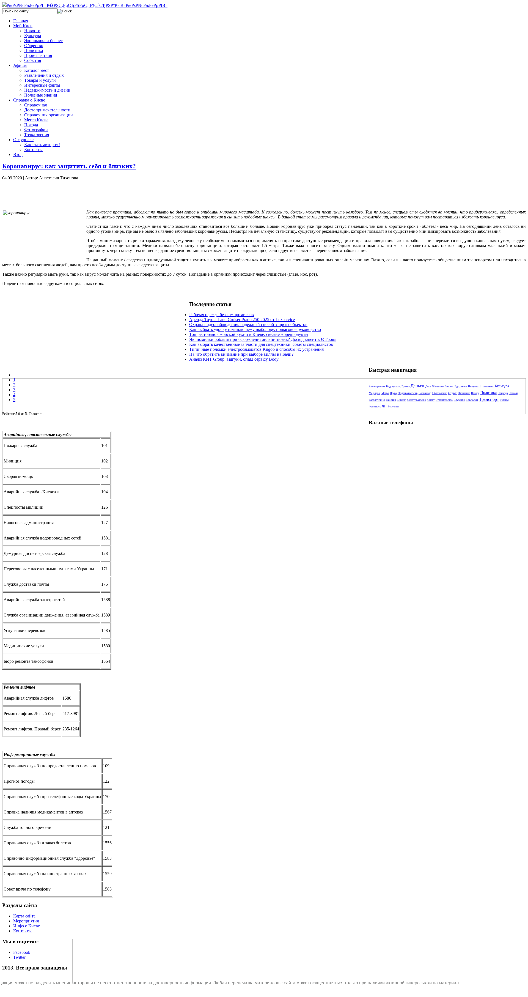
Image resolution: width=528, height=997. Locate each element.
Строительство (444, 399)
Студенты (459, 399)
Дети (428, 386)
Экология (393, 406)
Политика (488, 393)
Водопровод (393, 386)
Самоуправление (416, 399)
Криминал (487, 386)
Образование (439, 393)
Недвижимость (407, 393)
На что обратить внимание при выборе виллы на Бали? (241, 354)
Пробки (513, 393)
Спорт (431, 399)
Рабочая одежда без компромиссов (221, 314)
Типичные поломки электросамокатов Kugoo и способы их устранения (256, 349)
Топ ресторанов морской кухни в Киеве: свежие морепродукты (248, 334)
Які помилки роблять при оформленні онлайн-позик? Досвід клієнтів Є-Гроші (262, 339)
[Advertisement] (95, 192)
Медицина (374, 393)
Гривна (405, 386)
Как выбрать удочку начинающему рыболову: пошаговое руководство (255, 329)
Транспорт (489, 399)
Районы (391, 399)
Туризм (504, 399)
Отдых (452, 393)
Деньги (417, 386)
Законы (449, 386)
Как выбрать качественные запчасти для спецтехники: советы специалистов (261, 344)
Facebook (21, 952)
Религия (401, 399)
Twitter (19, 957)
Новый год (425, 393)
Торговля (472, 399)
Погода (475, 393)
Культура (502, 386)
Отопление (464, 393)
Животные (438, 386)
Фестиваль (375, 406)
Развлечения (377, 399)
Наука (393, 393)
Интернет (473, 386)
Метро (385, 393)
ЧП (384, 406)
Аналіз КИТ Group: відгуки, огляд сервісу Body (234, 359)
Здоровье (461, 386)
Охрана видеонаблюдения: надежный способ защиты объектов (248, 324)
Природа (503, 393)
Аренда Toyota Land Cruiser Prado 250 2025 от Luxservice (242, 319)
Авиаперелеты (377, 386)
